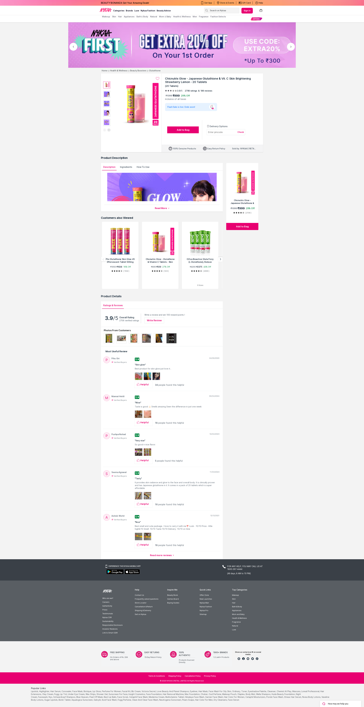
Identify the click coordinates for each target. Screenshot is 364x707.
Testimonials (107, 614)
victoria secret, (149, 691)
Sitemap (203, 614)
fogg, (56, 694)
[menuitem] (256, 18)
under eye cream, (76, 694)
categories (118, 10)
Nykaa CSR (107, 617)
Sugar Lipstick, (51, 700)
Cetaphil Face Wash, (138, 697)
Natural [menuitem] (153, 16)
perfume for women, (111, 691)
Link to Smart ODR (110, 633)
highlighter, (44, 691)
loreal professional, (310, 691)
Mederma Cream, (157, 697)
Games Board (173, 599)
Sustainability (107, 621)
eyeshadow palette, (257, 691)
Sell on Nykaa (140, 614)
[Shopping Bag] (261, 11)
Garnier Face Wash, (214, 697)
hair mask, (203, 691)
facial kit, (126, 691)
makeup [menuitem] (106, 16)
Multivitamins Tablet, (174, 697)
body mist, (251, 694)
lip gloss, (96, 691)
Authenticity (107, 606)
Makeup (235, 595)
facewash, (43, 697)
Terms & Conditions (156, 676)
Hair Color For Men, (204, 700)
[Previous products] (103, 259)
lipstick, (35, 691)
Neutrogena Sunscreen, (170, 700)
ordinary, (236, 691)
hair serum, (55, 691)
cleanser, (271, 691)
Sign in (247, 10)
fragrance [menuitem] (203, 16)
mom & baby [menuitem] (165, 16)
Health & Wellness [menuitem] (182, 16)
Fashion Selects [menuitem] (218, 16)
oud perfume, (215, 694)
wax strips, (91, 694)
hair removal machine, (173, 694)
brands (129, 10)
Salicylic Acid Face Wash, (105, 700)
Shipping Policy (174, 676)
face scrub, (123, 697)
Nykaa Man (204, 603)
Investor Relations (110, 629)
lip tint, (63, 694)
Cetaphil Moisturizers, (255, 697)
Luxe (234, 630)
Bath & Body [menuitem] (142, 16)
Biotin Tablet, (65, 700)
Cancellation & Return (144, 607)
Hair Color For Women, (234, 697)
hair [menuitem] (120, 16)
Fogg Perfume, (125, 700)
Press (104, 610)
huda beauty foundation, (283, 694)
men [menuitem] (195, 16)
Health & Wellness (119, 70)
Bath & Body (237, 607)
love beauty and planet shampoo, (173, 691)
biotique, (88, 691)
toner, (244, 691)
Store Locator (140, 603)
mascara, (296, 691)
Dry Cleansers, (220, 700)
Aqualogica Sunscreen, (82, 700)
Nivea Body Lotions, (311, 697)
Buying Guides (173, 603)
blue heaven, (82, 697)
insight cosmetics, (137, 694)
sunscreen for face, (118, 694)
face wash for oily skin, (220, 691)
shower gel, (102, 694)
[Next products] (220, 259)
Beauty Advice (164, 10)
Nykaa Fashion (148, 10)
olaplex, (241, 694)
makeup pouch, (229, 694)
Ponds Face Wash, (275, 697)
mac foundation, (192, 694)
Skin (234, 599)
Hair (233, 603)
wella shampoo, (263, 694)
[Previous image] (104, 130)
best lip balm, (110, 697)
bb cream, (136, 691)
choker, (204, 694)
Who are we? (107, 598)
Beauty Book (172, 595)
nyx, (51, 697)
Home (104, 70)
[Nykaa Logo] (105, 9)
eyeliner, (194, 691)
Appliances (236, 610)
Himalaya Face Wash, (195, 697)
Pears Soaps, (188, 700)
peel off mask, (96, 697)
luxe (136, 10)
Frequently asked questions (146, 599)
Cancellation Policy (193, 676)
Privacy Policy (210, 676)
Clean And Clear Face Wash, (145, 700)
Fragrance (236, 622)
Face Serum (233, 700)
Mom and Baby (238, 614)
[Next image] (108, 130)
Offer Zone (204, 595)
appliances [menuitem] (129, 16)
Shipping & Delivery (143, 610)
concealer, (67, 691)
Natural (235, 626)
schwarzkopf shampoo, (64, 697)
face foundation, (154, 694)
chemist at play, (284, 691)
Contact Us (139, 595)
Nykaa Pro (204, 610)
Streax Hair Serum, (293, 697)
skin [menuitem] (114, 16)
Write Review (154, 320)
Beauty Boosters (138, 70)
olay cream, (48, 694)
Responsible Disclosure (112, 625)
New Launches (206, 599)
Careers (105, 602)
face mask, (77, 691)
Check (240, 132)
